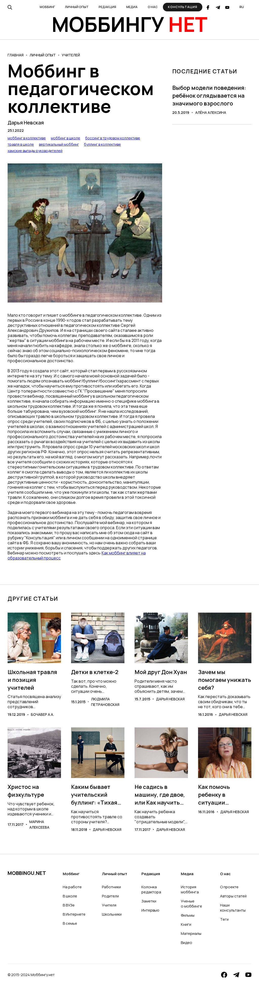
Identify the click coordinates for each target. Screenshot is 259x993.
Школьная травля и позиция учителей (32, 680)
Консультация (182, 7)
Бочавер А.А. (42, 714)
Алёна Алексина (210, 112)
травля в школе (21, 144)
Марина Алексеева (39, 824)
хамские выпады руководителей (35, 150)
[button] (47, 7)
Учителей (71, 55)
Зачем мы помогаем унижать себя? (224, 680)
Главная (16, 55)
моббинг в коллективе (27, 138)
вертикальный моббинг (59, 144)
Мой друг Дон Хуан (161, 672)
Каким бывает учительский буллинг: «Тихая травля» (94, 794)
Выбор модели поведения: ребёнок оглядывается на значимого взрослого (209, 95)
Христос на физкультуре (26, 790)
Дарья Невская (26, 122)
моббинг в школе (65, 138)
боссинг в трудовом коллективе (112, 138)
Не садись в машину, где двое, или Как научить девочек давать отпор (160, 794)
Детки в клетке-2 (94, 672)
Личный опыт (43, 55)
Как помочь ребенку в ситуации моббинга (214, 794)
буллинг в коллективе (102, 144)
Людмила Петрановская (105, 702)
